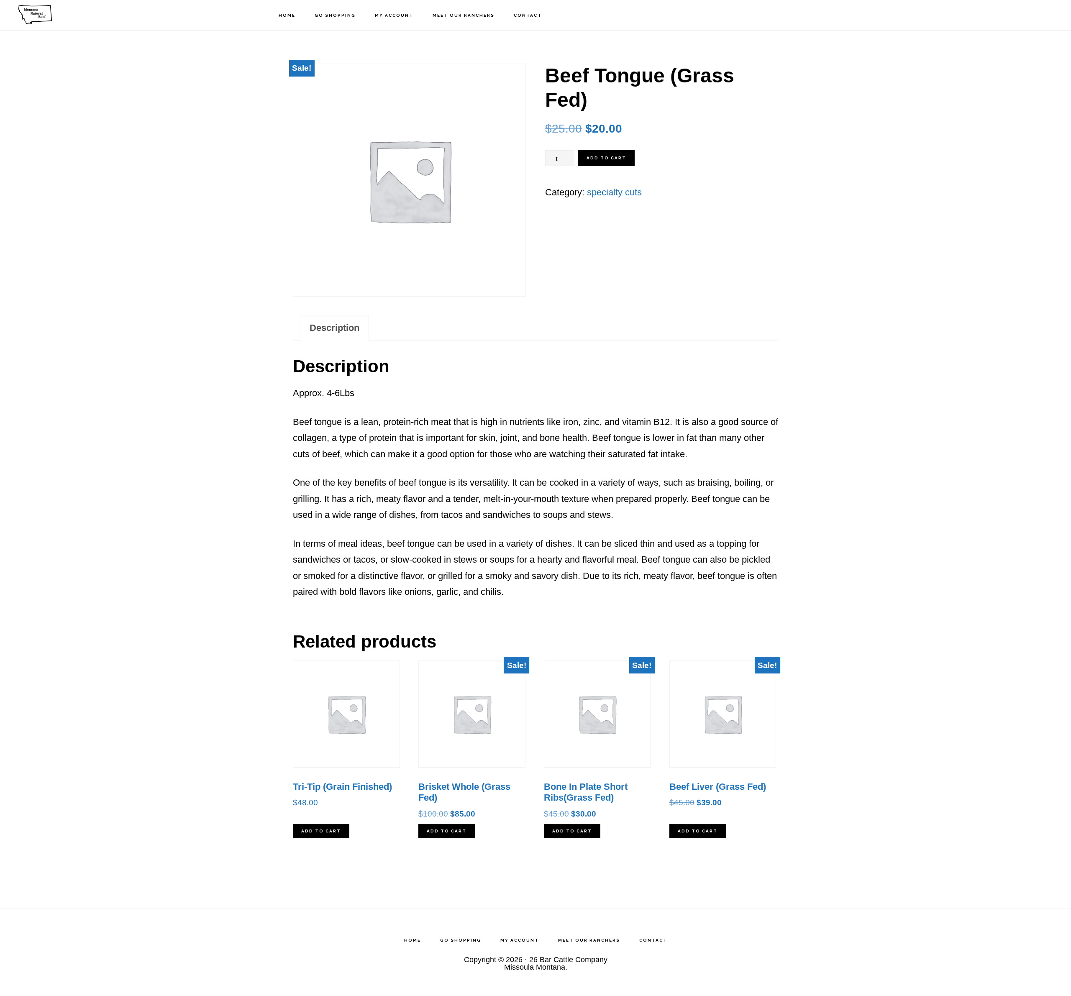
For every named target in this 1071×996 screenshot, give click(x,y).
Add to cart (606, 158)
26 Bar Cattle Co (54, 14)
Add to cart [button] (321, 831)
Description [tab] (334, 328)
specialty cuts (614, 192)
